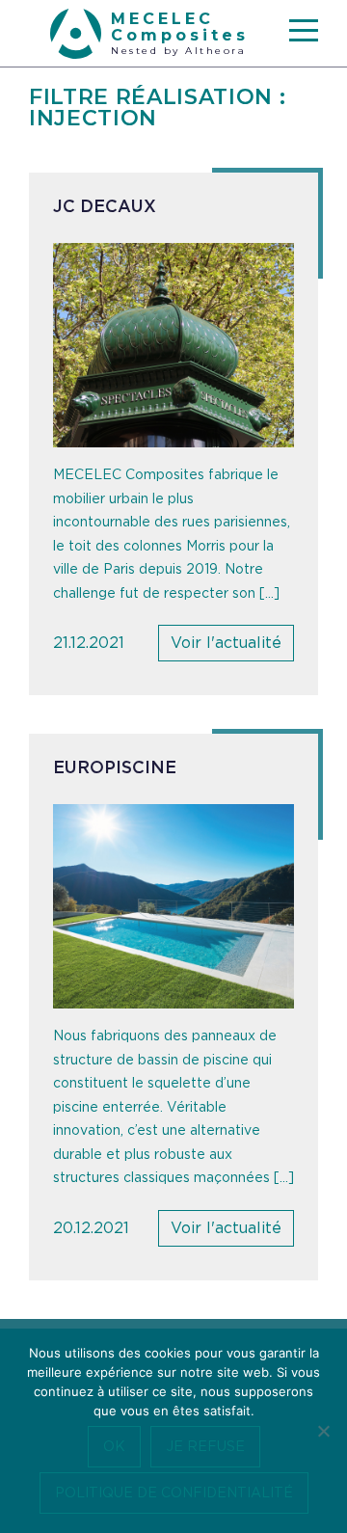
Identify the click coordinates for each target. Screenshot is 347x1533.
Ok (114, 1447)
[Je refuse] (323, 1430)
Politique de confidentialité (174, 1493)
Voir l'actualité (226, 643)
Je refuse (205, 1447)
